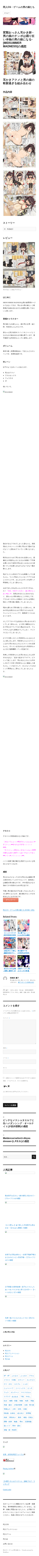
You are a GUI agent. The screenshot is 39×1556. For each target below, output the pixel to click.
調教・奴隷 (8, 1421)
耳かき (5, 994)
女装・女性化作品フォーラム (13, 1454)
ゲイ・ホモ (8, 1384)
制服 (21, 1400)
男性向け (12, 1417)
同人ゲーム (9, 1356)
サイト (5, 1068)
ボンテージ (15, 1392)
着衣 (19, 1417)
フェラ (6, 1392)
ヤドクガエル (26, 1392)
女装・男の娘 (31, 992)
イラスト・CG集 (10, 1380)
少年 (14, 1409)
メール (5, 1058)
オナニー (21, 1380)
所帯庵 (28, 1413)
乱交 (5, 1400)
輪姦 (15, 1421)
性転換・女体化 (9, 1413)
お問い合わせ (8, 1544)
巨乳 (19, 1409)
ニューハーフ (8, 1388)
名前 (5, 1048)
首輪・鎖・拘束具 (10, 1430)
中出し (17, 992)
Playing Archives (8, 1468)
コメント (6, 1018)
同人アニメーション (12, 1353)
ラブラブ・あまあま (11, 1396)
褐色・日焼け (28, 1417)
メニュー (7, 13)
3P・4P (6, 1376)
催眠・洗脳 (23, 992)
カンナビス (31, 1380)
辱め (21, 1421)
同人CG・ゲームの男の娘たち (19, 7)
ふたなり (15, 1376)
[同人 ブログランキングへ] (19, 1460)
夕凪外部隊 (18, 1405)
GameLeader (7, 1489)
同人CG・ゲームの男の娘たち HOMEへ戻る (18, 910)
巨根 (25, 1409)
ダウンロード (11, 900)
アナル (12, 992)
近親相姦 (28, 1421)
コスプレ (17, 1384)
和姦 (32, 1400)
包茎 (26, 1400)
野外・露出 (16, 1425)
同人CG (7, 1351)
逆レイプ (7, 1425)
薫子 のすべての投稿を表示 (26, 982)
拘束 (5, 1417)
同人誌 (21, 990)
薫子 (7, 990)
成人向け (20, 1413)
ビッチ (30, 1388)
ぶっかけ (23, 1376)
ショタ (25, 1384)
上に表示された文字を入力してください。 (16, 1091)
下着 (22, 1396)
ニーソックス (20, 1388)
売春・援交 (8, 1405)
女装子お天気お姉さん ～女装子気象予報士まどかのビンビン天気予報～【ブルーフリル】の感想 (20, 1257)
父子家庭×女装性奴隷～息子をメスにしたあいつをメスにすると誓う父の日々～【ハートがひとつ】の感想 (20, 1289)
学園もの (7, 1409)
